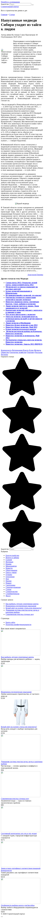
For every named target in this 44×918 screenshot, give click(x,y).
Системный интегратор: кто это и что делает (19, 833)
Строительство (12, 592)
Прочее (8, 581)
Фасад (8, 596)
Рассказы (38, 352)
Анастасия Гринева (35, 275)
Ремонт (8, 583)
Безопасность (6, 350)
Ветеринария (17, 350)
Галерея (9, 560)
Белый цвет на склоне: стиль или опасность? (24, 608)
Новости (9, 568)
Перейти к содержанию (10, 2)
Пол (7, 579)
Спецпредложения (13, 587)
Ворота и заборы (12, 558)
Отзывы (9, 575)
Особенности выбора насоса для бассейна (17, 905)
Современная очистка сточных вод (20, 614)
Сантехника (10, 585)
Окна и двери (11, 572)
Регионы (4, 355)
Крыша (8, 564)
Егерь (31, 350)
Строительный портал (10, 7)
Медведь (37, 350)
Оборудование (11, 570)
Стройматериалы (12, 594)
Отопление (10, 577)
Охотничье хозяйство (18, 352)
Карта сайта (10, 622)
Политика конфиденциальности (18, 625)
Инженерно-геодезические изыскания (21, 606)
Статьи (8, 589)
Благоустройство (12, 555)
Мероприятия (11, 566)
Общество (5, 352)
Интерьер (9, 562)
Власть (26, 350)
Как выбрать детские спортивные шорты (22, 604)
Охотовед (31, 352)
